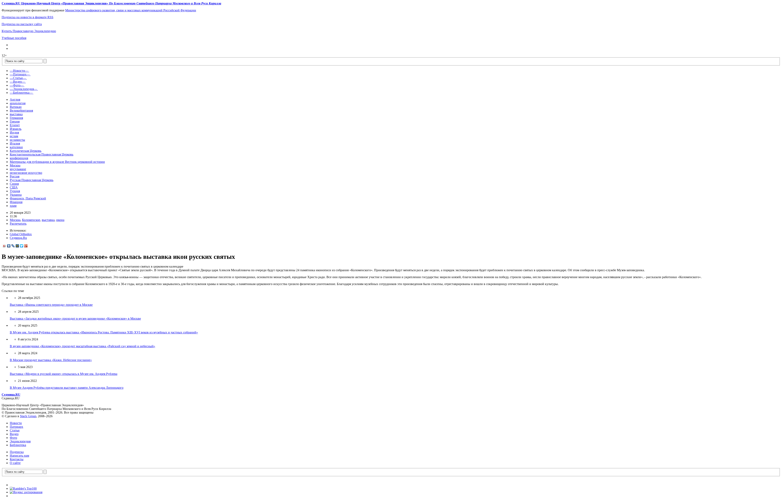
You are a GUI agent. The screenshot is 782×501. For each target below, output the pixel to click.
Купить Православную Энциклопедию (29, 31)
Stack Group (28, 416)
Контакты (16, 459)
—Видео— (17, 81)
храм (13, 205)
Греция (15, 121)
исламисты (17, 140)
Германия (16, 118)
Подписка (17, 452)
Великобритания (21, 110)
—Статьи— (18, 78)
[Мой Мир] (17, 245)
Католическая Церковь (25, 150)
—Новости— (19, 70)
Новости (16, 423)
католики (16, 147)
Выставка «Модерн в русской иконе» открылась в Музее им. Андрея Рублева (63, 374)
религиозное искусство (26, 172)
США (14, 187)
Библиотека (18, 445)
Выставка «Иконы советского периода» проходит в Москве (51, 304)
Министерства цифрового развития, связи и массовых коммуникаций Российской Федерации (130, 10)
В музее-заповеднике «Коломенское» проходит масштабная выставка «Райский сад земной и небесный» (82, 346)
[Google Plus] (26, 245)
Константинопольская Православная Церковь (41, 154)
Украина (16, 194)
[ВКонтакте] (9, 245)
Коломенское (31, 220)
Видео (14, 434)
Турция (15, 191)
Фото (13, 437)
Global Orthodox (21, 234)
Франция (16, 202)
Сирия (14, 183)
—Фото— (17, 85)
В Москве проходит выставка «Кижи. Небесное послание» (51, 360)
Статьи (15, 430)
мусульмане (18, 169)
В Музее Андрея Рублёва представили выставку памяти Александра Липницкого (66, 387)
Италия (15, 143)
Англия (15, 99)
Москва (15, 165)
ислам (14, 136)
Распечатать (18, 223)
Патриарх (16, 426)
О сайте (15, 463)
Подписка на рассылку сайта (22, 24)
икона (60, 220)
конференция (19, 158)
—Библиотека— (21, 92)
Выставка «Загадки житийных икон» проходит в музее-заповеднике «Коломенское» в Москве (75, 318)
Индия (14, 132)
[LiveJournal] (13, 245)
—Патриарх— (20, 74)
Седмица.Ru (18, 238)
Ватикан (16, 107)
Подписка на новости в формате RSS (27, 17)
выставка (16, 114)
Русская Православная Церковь (31, 180)
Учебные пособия (14, 38)
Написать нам (19, 455)
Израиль (15, 129)
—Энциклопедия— (23, 89)
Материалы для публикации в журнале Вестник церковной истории (57, 161)
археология (17, 103)
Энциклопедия (20, 441)
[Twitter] (22, 245)
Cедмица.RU (11, 394)
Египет (15, 125)
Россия (14, 176)
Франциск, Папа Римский (28, 198)
